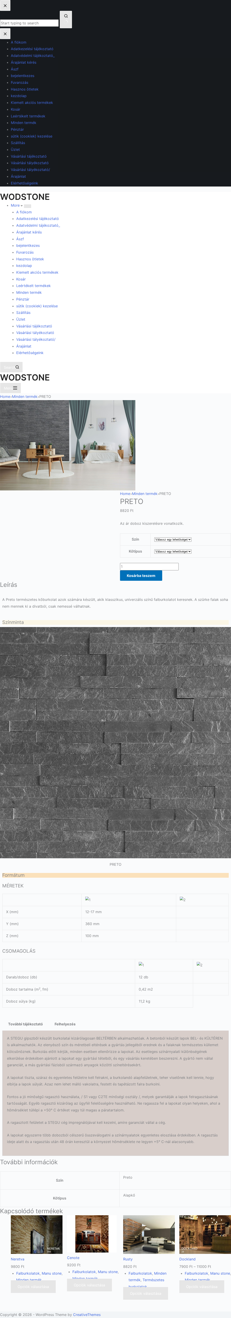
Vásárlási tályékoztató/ (35, 339)
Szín (135, 539)
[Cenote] (92, 1235)
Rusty (128, 1259)
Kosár (21, 279)
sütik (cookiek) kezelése (37, 306)
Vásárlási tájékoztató (34, 326)
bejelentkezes (28, 245)
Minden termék (29, 292)
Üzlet (20, 319)
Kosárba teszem (141, 575)
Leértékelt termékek (33, 285)
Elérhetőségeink (30, 352)
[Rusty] (149, 1235)
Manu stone (52, 1273)
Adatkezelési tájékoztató (37, 218)
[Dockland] (205, 1235)
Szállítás (23, 312)
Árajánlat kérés (29, 232)
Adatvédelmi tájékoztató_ (38, 225)
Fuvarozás (25, 252)
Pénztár (22, 299)
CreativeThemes (87, 1314)
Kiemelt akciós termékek (37, 272)
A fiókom (24, 212)
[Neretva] (36, 1235)
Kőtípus (135, 551)
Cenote (73, 1257)
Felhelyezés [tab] (65, 1024)
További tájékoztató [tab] (25, 1024)
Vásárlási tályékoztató (35, 332)
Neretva (17, 1259)
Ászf (20, 239)
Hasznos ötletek (30, 259)
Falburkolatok (28, 1273)
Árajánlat (23, 346)
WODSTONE (25, 197)
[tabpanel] (115, 1093)
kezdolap (24, 265)
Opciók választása (33, 1286)
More (16, 205)
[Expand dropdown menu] (27, 206)
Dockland (187, 1259)
